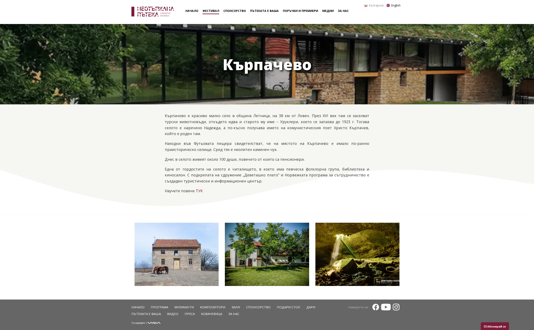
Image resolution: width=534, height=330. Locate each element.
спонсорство (234, 11)
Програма (159, 307)
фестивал (211, 11)
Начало (138, 307)
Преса (190, 314)
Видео (172, 314)
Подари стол (288, 307)
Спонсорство (258, 307)
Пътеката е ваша (146, 314)
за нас (343, 11)
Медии (328, 11)
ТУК (199, 190)
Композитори (212, 307)
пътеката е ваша (264, 11)
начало (191, 11)
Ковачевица (211, 314)
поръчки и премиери (300, 11)
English (395, 5)
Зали (236, 307)
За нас (233, 314)
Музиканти (184, 307)
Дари (310, 307)
